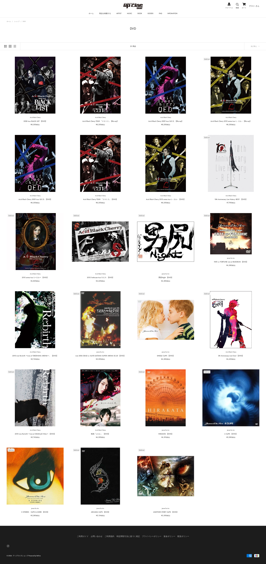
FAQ (160, 13)
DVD (24, 21)
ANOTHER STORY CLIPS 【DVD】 (165, 512)
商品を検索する (105, 13)
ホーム (91, 13)
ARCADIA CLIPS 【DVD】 (100, 512)
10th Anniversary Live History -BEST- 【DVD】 (231, 199)
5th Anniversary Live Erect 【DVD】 (231, 356)
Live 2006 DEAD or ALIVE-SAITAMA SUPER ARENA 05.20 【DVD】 (100, 356)
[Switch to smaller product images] (10, 46)
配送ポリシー (183, 536)
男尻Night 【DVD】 (165, 277)
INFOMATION (172, 13)
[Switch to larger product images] (5, 46)
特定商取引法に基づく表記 (128, 536)
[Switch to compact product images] (15, 46)
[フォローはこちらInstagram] (8, 546)
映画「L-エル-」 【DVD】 (100, 434)
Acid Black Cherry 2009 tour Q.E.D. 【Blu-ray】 (165, 121)
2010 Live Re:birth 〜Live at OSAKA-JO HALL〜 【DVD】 (35, 434)
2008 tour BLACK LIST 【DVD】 (35, 121)
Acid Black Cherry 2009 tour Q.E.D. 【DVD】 (35, 199)
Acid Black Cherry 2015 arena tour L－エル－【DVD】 (165, 199)
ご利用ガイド (83, 536)
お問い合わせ (96, 536)
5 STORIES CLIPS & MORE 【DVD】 (35, 512)
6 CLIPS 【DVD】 (230, 434)
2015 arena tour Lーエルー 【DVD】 (35, 277)
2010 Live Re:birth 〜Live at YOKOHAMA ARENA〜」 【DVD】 (35, 356)
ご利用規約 (109, 536)
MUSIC (129, 13)
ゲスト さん (254, 6)
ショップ (17, 21)
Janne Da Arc (165, 274)
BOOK (140, 13)
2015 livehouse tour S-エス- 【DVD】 (100, 277)
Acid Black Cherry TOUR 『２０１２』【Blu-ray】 (100, 121)
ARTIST (119, 13)
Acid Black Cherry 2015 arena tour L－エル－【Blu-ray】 (231, 121)
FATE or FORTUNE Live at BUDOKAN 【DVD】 (231, 262)
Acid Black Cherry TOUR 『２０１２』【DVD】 (100, 199)
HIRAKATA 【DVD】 (165, 434)
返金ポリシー (169, 536)
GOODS (150, 13)
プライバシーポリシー (151, 536)
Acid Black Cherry (35, 117)
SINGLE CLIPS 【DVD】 (165, 356)
